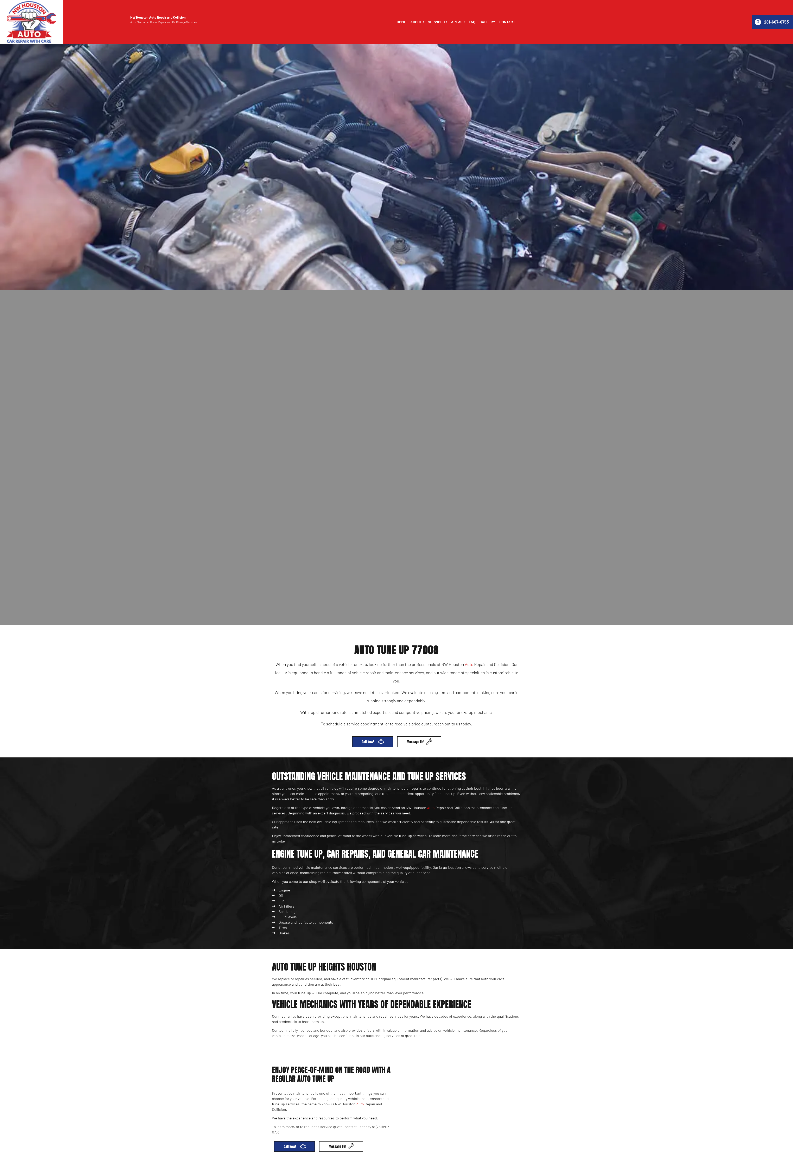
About (416, 22)
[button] (417, 22)
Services (436, 22)
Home (401, 22)
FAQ (472, 22)
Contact (507, 22)
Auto (469, 664)
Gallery (487, 22)
